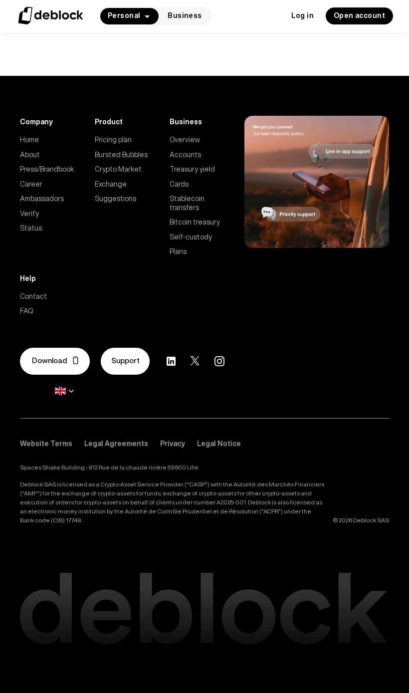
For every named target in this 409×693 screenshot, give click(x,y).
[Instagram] (219, 361)
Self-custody (191, 236)
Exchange (111, 184)
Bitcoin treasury (195, 222)
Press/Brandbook (47, 169)
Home (29, 139)
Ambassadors (42, 198)
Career (31, 184)
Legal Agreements (116, 443)
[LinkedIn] (171, 361)
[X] (195, 361)
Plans (178, 251)
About (30, 154)
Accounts (185, 154)
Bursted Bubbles (121, 154)
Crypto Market (118, 169)
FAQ (26, 310)
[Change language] (64, 391)
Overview (185, 139)
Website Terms (46, 443)
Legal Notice (219, 443)
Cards (179, 184)
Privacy (172, 443)
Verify (29, 213)
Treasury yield (192, 169)
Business (185, 15)
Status (31, 228)
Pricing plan (113, 139)
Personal (124, 15)
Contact (33, 296)
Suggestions (115, 198)
